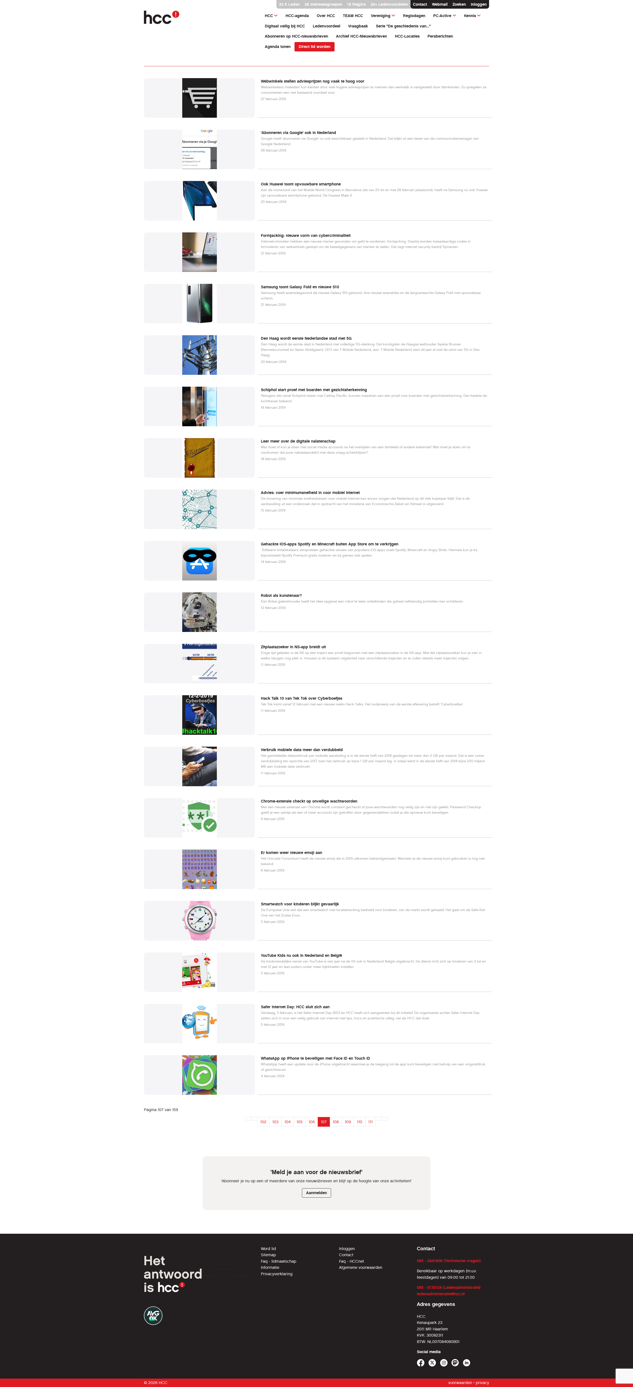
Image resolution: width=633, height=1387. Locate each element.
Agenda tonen (278, 46)
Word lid (268, 1248)
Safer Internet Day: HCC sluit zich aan (295, 1007)
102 (263, 1121)
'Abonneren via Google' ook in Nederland (298, 132)
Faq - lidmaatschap (278, 1261)
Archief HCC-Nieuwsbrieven (361, 36)
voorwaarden (460, 1382)
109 (348, 1121)
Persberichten (440, 36)
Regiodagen (414, 15)
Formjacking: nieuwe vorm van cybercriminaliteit (306, 235)
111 (370, 1121)
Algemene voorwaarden (360, 1267)
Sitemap (268, 1255)
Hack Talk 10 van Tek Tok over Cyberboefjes (301, 698)
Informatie (270, 1267)
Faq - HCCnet (351, 1261)
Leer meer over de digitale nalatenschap (298, 441)
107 (324, 1121)
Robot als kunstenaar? (281, 595)
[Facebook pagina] (421, 1363)
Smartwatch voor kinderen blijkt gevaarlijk (300, 904)
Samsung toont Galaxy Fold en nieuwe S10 (300, 287)
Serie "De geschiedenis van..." (403, 26)
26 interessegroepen (323, 4)
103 (275, 1121)
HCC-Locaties (407, 36)
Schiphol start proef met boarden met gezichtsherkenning (314, 389)
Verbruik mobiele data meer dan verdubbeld (302, 749)
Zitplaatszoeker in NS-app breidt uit (293, 647)
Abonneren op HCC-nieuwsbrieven (296, 36)
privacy (482, 1382)
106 (312, 1121)
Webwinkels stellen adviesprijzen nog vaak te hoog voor (312, 81)
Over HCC (326, 15)
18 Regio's (356, 4)
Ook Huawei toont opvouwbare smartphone (301, 184)
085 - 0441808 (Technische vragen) (449, 1260)
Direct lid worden (314, 46)
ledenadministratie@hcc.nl (441, 1294)
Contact (420, 4)
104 (288, 1121)
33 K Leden (289, 4)
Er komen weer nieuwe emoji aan (291, 852)
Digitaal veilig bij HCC (285, 26)
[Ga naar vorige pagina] (254, 1118)
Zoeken (459, 4)
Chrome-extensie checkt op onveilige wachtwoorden (309, 801)
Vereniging (380, 15)
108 (336, 1121)
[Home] (199, 17)
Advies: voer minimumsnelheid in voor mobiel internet (310, 492)
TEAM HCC (353, 15)
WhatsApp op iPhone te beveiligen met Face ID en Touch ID (315, 1058)
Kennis (470, 15)
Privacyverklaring (277, 1274)
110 (359, 1121)
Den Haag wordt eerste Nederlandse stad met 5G (306, 338)
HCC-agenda (297, 15)
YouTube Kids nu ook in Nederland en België (301, 955)
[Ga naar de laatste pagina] (385, 1118)
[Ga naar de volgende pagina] (379, 1118)
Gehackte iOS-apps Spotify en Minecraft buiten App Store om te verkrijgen (329, 544)
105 (300, 1121)
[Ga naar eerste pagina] (248, 1118)
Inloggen (479, 4)
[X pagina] (432, 1363)
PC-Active (442, 15)
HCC (269, 15)
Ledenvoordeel (326, 26)
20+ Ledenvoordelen (389, 4)
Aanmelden (316, 1192)
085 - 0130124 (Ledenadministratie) (448, 1287)
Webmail (440, 4)
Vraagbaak (358, 26)
